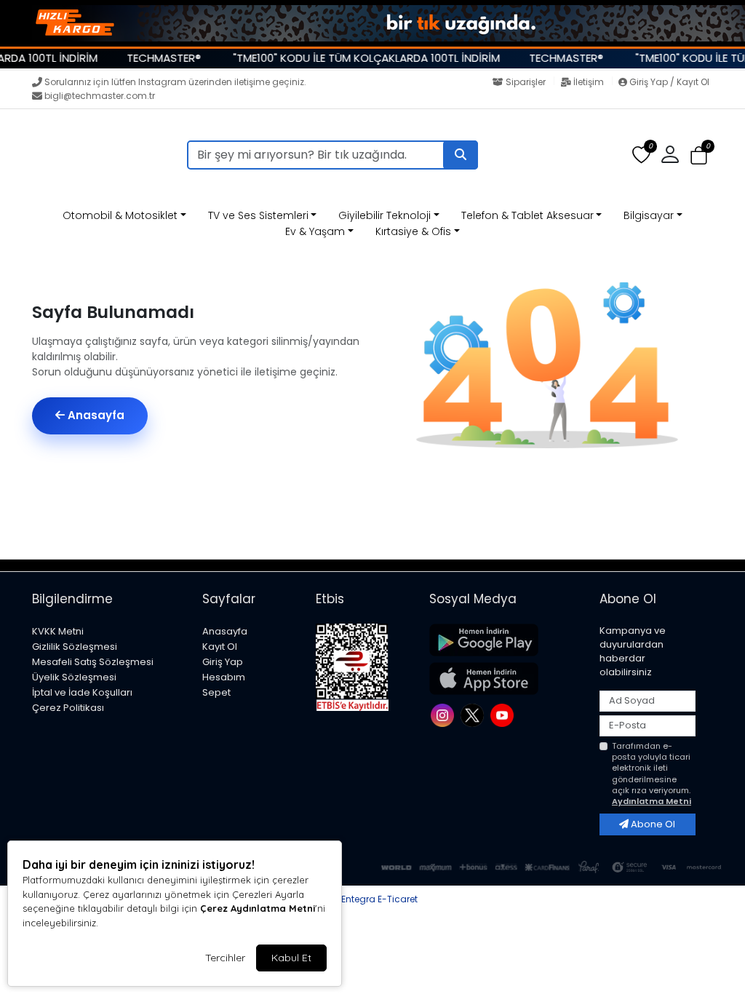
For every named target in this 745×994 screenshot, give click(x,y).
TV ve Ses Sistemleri (258, 215)
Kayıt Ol (219, 646)
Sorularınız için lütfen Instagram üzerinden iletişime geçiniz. (175, 82)
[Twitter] (474, 714)
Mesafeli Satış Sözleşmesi (93, 662)
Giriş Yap (222, 662)
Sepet (216, 692)
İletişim (588, 82)
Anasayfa (94, 415)
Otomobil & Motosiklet (120, 215)
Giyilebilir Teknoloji (384, 215)
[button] (699, 155)
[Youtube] (504, 714)
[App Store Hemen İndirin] (505, 678)
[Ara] (460, 155)
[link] (372, 23)
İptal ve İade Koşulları (82, 692)
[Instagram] (444, 714)
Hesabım (223, 677)
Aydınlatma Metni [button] (651, 801)
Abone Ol (652, 824)
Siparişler (525, 82)
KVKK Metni (58, 631)
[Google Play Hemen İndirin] (505, 640)
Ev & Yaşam (315, 231)
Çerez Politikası (68, 708)
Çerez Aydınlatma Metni (257, 908)
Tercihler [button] (225, 957)
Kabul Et (291, 957)
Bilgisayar (649, 215)
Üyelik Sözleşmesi (74, 677)
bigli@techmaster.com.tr (99, 96)
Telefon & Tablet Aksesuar (527, 215)
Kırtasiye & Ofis (413, 231)
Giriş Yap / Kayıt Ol (668, 82)
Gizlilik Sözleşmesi (74, 646)
